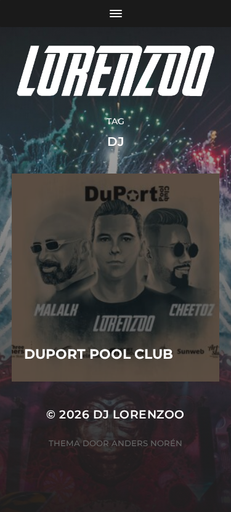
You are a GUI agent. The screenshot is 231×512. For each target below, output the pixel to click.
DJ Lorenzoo (139, 414)
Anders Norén (146, 443)
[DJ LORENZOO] (115, 71)
